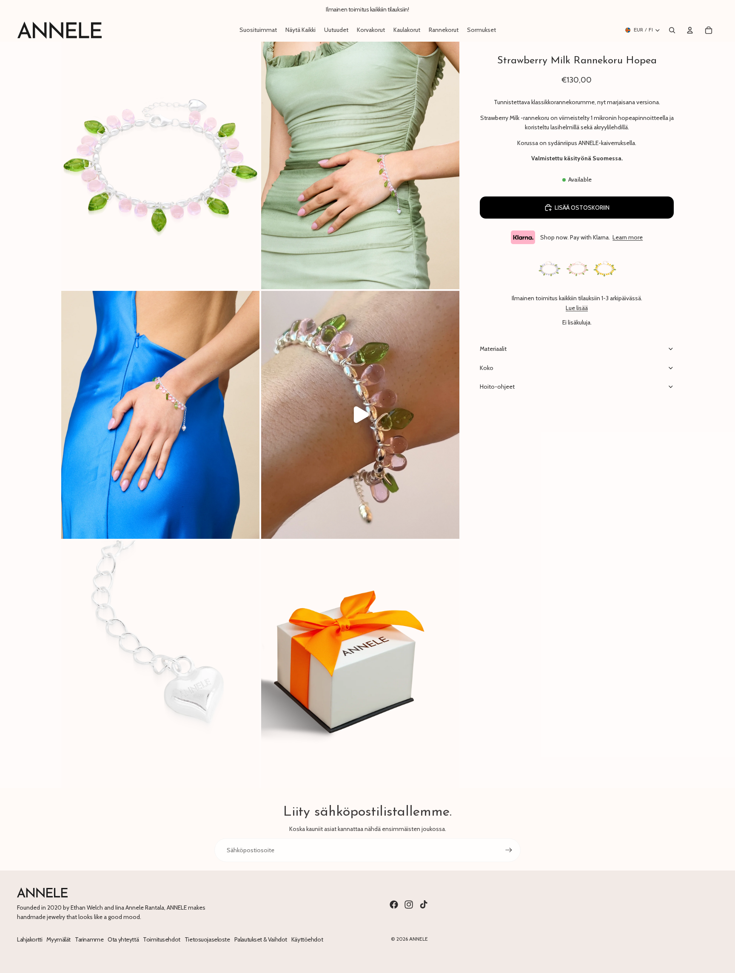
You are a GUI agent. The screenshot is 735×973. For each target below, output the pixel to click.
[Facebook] (394, 904)
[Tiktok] (424, 904)
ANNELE (418, 939)
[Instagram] (409, 904)
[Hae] (672, 30)
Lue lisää (577, 308)
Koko (486, 368)
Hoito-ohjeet (497, 386)
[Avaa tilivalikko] (690, 30)
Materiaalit (493, 349)
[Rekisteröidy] (509, 850)
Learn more (627, 237)
